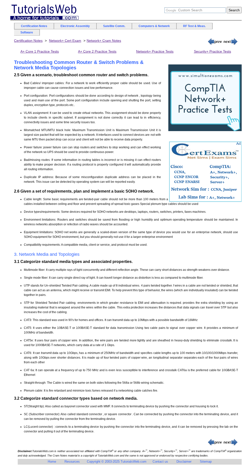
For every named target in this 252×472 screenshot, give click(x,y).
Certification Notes (34, 26)
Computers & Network (154, 26)
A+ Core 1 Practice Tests (39, 51)
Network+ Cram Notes (104, 41)
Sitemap (206, 461)
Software (26, 32)
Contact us (160, 461)
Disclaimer (183, 461)
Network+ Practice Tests (154, 51)
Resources (72, 461)
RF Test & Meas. (194, 26)
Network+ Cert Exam (65, 41)
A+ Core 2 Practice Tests (97, 51)
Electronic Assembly (75, 26)
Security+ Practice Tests (212, 51)
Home (52, 461)
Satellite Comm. (114, 26)
